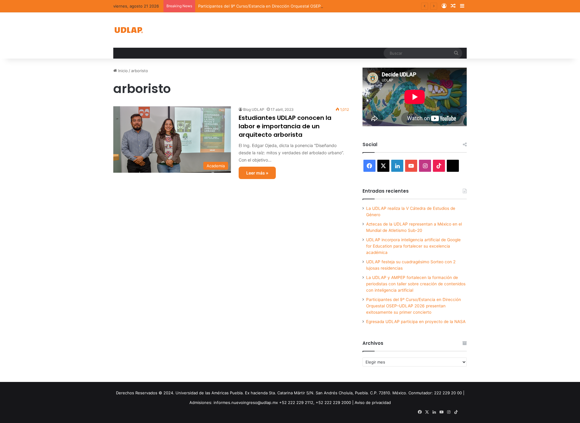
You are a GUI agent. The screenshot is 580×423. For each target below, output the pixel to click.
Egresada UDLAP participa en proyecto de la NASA (416, 321)
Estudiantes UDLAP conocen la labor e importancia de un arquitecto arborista (285, 126)
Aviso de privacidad (373, 402)
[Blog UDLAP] (128, 30)
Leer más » (257, 172)
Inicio (122, 70)
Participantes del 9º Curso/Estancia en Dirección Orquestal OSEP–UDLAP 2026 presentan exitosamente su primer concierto (315, 6)
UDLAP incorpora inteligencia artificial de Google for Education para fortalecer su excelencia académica (413, 246)
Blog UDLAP (253, 109)
